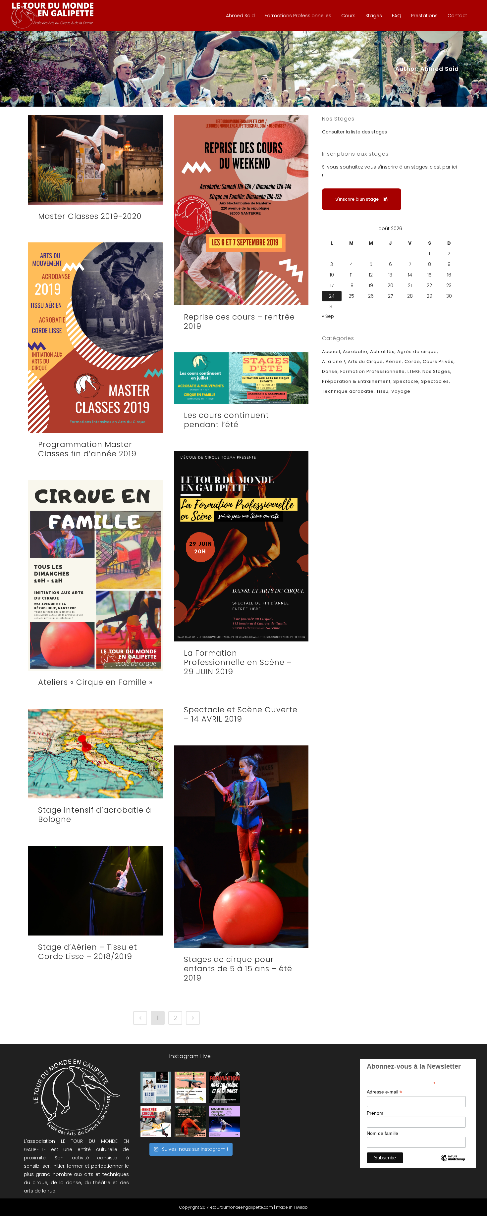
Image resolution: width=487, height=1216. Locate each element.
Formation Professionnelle (372, 371)
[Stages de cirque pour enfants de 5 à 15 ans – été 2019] (241, 846)
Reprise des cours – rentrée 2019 (239, 321)
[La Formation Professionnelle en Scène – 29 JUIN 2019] (241, 546)
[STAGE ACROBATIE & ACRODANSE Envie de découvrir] (224, 1121)
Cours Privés (438, 361)
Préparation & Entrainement (356, 381)
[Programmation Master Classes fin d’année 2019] (95, 337)
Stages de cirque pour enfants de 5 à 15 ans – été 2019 (238, 968)
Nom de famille (382, 1133)
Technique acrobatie (348, 391)
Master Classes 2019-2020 (90, 216)
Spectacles (435, 381)
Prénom (375, 1113)
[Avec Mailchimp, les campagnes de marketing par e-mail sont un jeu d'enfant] (453, 1163)
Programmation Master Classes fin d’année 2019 (87, 449)
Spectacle (405, 381)
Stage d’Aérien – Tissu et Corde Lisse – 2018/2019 (87, 952)
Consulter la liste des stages (354, 131)
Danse (330, 371)
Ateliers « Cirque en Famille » (95, 682)
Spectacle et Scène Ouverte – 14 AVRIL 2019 (241, 714)
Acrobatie (355, 351)
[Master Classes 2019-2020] (95, 160)
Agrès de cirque (417, 351)
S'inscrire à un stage (357, 199)
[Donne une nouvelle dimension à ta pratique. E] (224, 1087)
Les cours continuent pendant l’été (226, 420)
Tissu (382, 391)
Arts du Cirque (365, 361)
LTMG (413, 371)
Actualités (382, 351)
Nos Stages (436, 371)
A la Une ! (333, 361)
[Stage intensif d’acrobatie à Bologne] (95, 753)
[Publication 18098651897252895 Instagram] (156, 1087)
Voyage (400, 391)
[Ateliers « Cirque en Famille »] (95, 575)
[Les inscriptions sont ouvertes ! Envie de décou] (190, 1087)
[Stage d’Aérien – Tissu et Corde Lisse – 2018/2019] (95, 891)
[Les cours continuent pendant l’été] (241, 378)
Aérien (394, 361)
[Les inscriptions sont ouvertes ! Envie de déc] (156, 1121)
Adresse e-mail (384, 1092)
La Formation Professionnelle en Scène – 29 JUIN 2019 (238, 662)
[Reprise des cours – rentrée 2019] (241, 210)
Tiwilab (301, 1207)
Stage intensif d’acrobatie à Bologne (94, 815)
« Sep (328, 316)
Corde (412, 361)
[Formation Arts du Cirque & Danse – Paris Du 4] (190, 1121)
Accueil (331, 351)
